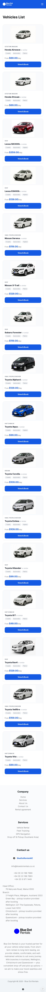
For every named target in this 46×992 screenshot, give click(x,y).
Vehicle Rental (23, 827)
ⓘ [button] (43, 989)
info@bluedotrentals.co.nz (23, 866)
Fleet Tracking (23, 831)
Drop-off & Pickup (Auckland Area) (23, 837)
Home (23, 797)
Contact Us (23, 806)
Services (23, 800)
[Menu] (42, 4)
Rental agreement (23, 809)
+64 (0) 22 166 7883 (23, 876)
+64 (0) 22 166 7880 (23, 873)
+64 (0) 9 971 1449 (23, 879)
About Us (23, 803)
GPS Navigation (23, 834)
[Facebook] (23, 989)
